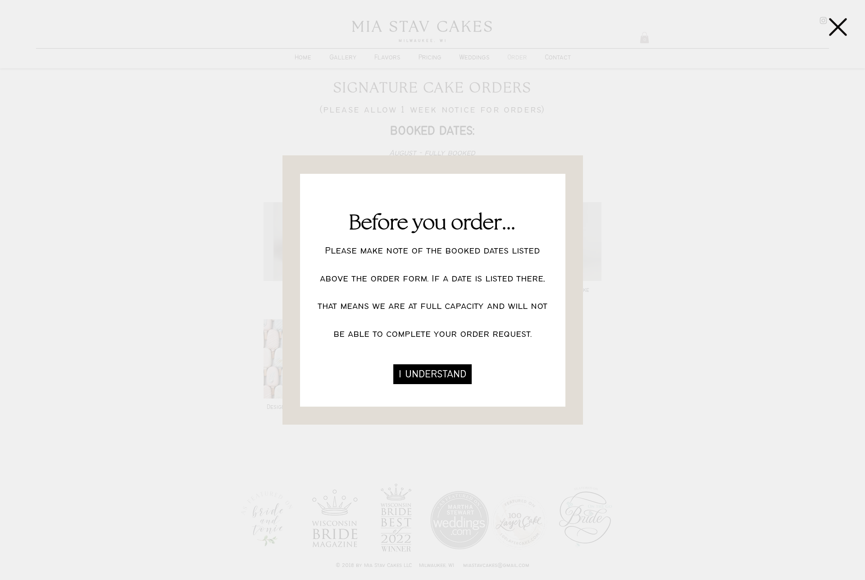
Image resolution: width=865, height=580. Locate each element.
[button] (838, 27)
